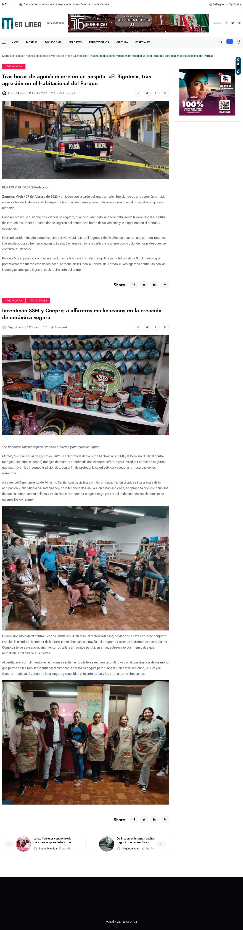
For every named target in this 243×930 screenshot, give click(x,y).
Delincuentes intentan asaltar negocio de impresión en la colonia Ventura (66, 4)
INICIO (15, 42)
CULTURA (122, 42)
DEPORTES (75, 42)
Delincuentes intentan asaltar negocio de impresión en (136, 840)
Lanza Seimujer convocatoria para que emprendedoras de (52, 840)
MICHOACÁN (53, 42)
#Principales (38, 300)
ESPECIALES (142, 42)
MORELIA (32, 42)
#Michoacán (13, 66)
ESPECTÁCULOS (99, 42)
